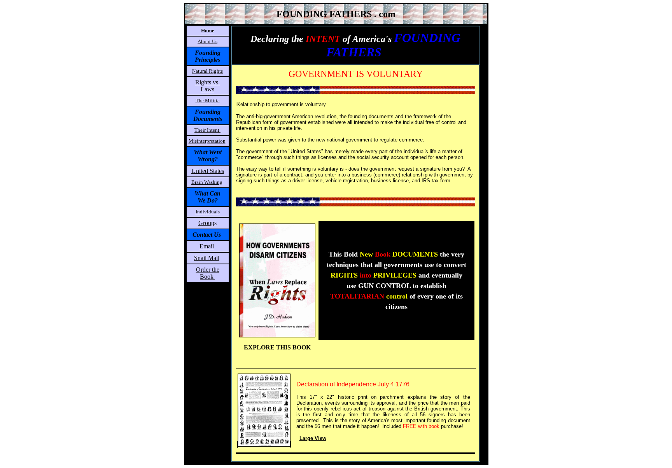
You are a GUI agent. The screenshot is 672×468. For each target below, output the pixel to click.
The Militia (208, 100)
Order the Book (207, 273)
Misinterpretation (207, 141)
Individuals (208, 212)
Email (207, 246)
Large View (312, 438)
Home (207, 30)
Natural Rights (207, 71)
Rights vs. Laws (207, 86)
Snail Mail (206, 258)
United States (207, 171)
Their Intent (207, 130)
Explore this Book (277, 347)
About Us (207, 41)
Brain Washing (206, 182)
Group (206, 223)
